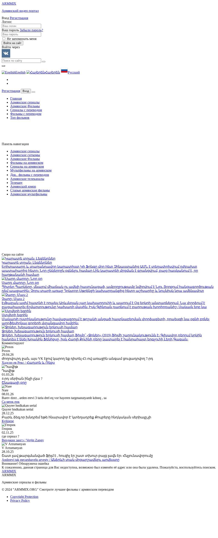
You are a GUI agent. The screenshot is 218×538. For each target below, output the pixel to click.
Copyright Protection (24, 496)
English (20, 72)
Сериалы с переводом (26, 110)
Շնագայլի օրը (14, 382)
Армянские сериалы (25, 102)
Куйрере (8, 421)
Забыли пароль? (31, 30)
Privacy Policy (20, 500)
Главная (16, 98)
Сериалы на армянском (27, 166)
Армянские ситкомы (25, 155)
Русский (74, 72)
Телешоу (16, 182)
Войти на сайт (12, 43)
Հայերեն (52, 72)
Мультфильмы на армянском (31, 170)
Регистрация (19, 18)
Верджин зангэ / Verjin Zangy (23, 440)
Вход (26, 91)
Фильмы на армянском (26, 162)
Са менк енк (11, 402)
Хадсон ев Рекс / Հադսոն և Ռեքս (28, 362)
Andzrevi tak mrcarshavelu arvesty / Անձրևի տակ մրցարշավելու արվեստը (60, 460)
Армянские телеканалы (27, 179)
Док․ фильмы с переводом (29, 175)
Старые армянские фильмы (30, 190)
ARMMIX (9, 471)
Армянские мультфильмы (28, 194)
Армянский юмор (23, 186)
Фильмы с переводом (25, 114)
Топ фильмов (19, 117)
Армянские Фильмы (25, 106)
